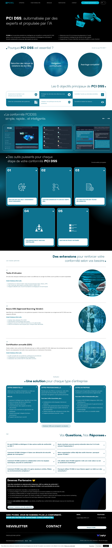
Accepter (106, 546)
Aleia (106, 540)
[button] (104, 29)
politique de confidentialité (15, 540)
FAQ (30, 540)
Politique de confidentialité (69, 546)
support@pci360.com (83, 517)
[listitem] (22, 65)
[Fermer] (110, 546)
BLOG (26, 540)
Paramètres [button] (91, 546)
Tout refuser (98, 546)
